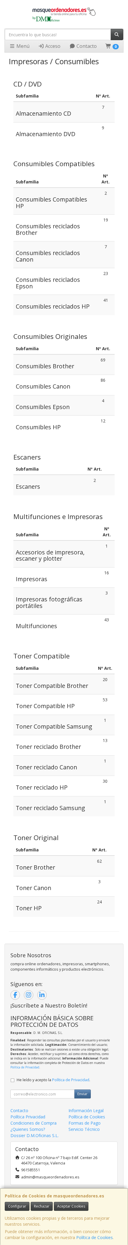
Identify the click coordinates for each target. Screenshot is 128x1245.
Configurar (17, 1206)
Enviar (82, 1093)
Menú (22, 46)
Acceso (52, 46)
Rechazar (41, 1206)
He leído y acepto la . (53, 1079)
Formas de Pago (84, 1123)
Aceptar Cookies (71, 1206)
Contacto (86, 46)
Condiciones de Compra (33, 1123)
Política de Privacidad (24, 1067)
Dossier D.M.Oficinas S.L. (34, 1135)
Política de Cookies (94, 1237)
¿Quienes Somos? (27, 1129)
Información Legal (86, 1110)
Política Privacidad (27, 1117)
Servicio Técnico (84, 1129)
